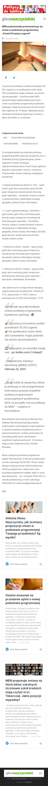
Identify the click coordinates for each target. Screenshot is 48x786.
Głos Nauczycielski (19, 779)
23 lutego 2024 (11, 38)
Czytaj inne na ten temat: (13, 133)
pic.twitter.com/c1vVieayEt (26, 352)
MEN (5, 138)
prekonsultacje (30, 144)
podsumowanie (10, 144)
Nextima (28, 782)
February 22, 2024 (15, 369)
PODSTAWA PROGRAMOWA (23, 138)
